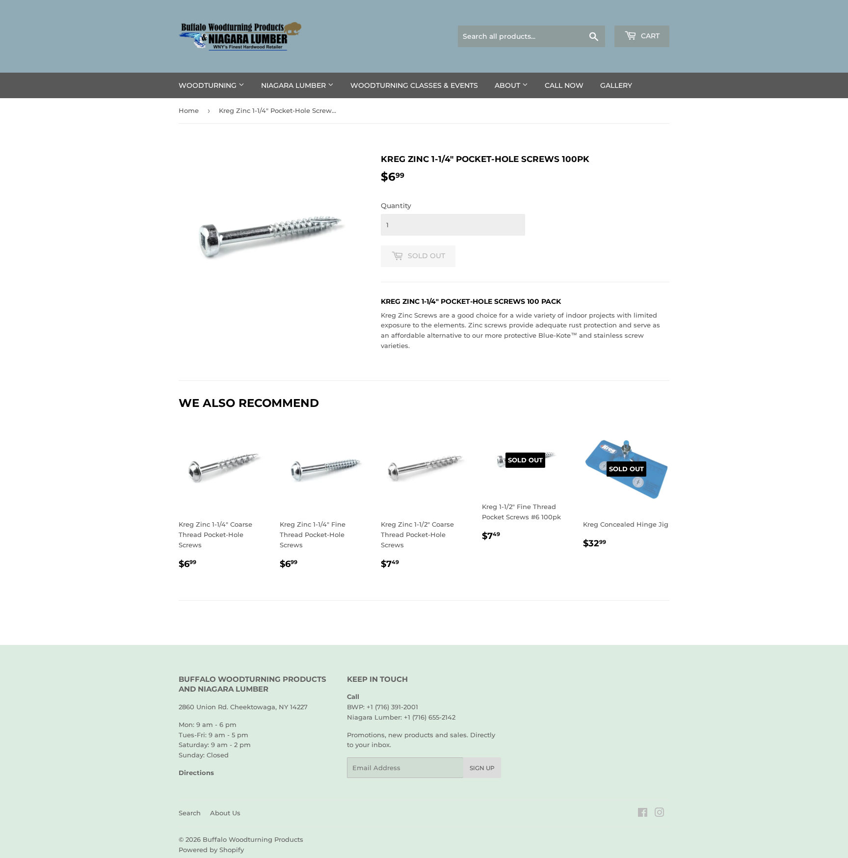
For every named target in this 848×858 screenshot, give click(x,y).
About (508, 85)
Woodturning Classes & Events (414, 85)
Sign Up (482, 768)
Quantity (396, 205)
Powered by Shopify (211, 850)
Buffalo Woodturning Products (253, 839)
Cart (649, 35)
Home (189, 110)
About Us (225, 813)
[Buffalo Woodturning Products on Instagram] (659, 814)
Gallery (616, 85)
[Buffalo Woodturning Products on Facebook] (642, 814)
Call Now (564, 85)
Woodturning (208, 85)
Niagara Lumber (294, 85)
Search (190, 813)
